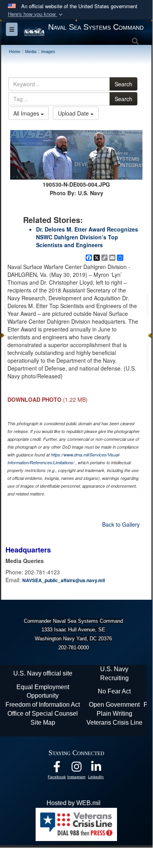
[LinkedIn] (96, 768)
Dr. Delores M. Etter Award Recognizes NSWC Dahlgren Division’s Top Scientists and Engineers (87, 237)
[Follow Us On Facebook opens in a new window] (57, 768)
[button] (36, 14)
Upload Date (74, 113)
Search (123, 84)
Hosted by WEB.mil (74, 803)
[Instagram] (76, 768)
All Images (27, 113)
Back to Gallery (121, 524)
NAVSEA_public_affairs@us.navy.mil (63, 580)
